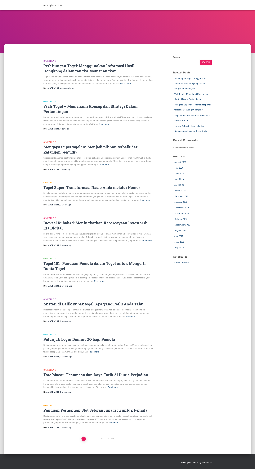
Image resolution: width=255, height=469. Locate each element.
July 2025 (178, 236)
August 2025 (180, 230)
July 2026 (178, 168)
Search (176, 57)
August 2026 (180, 162)
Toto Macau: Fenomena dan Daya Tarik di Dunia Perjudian (95, 374)
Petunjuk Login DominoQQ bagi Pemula (79, 339)
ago (67, 88)
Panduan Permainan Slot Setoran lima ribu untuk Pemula (95, 410)
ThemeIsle (207, 462)
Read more (125, 83)
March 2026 (180, 190)
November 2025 (181, 213)
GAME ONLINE (49, 61)
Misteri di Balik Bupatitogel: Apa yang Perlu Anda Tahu (93, 304)
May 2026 (179, 179)
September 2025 (182, 225)
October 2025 (180, 219)
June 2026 (179, 173)
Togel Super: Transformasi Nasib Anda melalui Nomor (91, 187)
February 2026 (181, 196)
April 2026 (179, 185)
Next (110, 439)
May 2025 (179, 247)
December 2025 (181, 207)
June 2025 (179, 242)
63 (102, 439)
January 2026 (180, 202)
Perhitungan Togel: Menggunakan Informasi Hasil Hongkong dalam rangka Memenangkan (190, 83)
